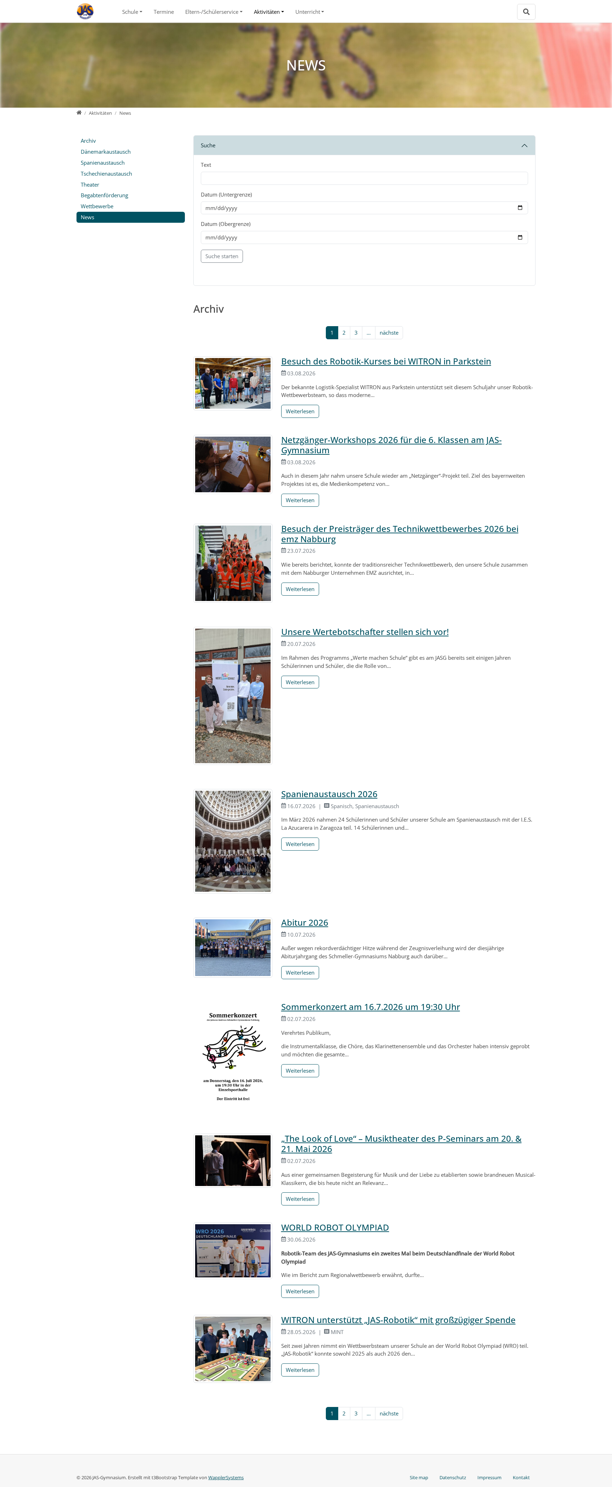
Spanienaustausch (103, 162)
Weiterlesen (300, 411)
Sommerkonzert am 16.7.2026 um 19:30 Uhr (370, 1006)
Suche (208, 145)
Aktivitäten (267, 11)
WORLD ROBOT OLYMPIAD (335, 1227)
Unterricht (307, 11)
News (87, 217)
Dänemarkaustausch (106, 151)
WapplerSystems (226, 1477)
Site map (419, 1477)
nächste (389, 332)
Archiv (88, 140)
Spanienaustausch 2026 (329, 794)
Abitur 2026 (304, 922)
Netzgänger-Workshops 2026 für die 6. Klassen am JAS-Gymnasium (391, 445)
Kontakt (521, 1477)
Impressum (489, 1477)
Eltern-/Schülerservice (211, 11)
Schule (130, 11)
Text (206, 164)
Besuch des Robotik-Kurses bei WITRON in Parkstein (386, 361)
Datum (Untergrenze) (226, 194)
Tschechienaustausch (106, 173)
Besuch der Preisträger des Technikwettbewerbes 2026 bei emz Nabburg (399, 534)
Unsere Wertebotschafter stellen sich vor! (365, 631)
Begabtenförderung (104, 195)
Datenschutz (453, 1477)
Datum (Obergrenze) (225, 223)
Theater (90, 184)
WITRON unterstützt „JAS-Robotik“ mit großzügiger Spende (398, 1320)
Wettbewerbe (97, 206)
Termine (164, 11)
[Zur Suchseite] (526, 12)
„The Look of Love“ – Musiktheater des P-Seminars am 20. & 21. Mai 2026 (401, 1143)
